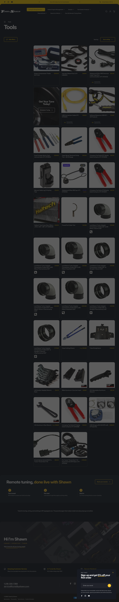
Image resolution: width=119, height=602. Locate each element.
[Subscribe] (109, 585)
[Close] (113, 572)
